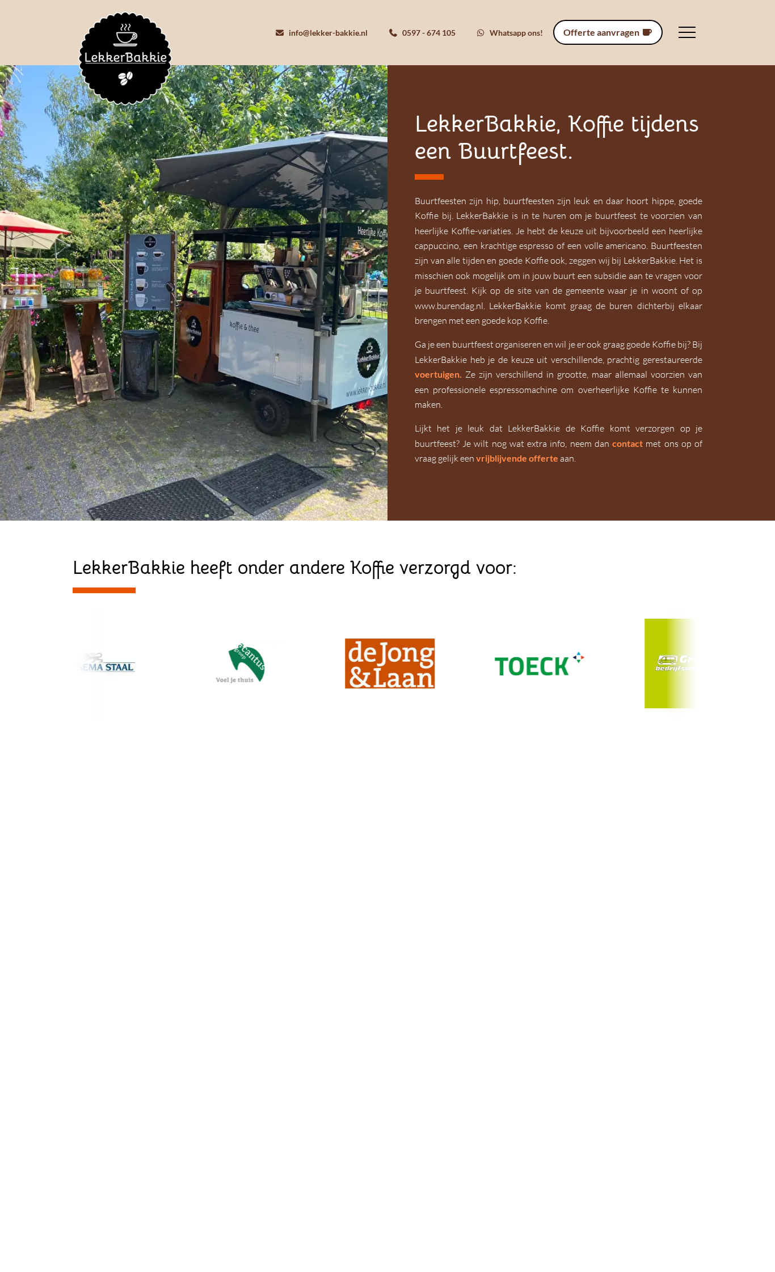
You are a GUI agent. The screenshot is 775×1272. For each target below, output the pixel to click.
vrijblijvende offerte (517, 458)
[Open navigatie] (687, 32)
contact (627, 443)
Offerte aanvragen (602, 32)
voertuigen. (440, 374)
